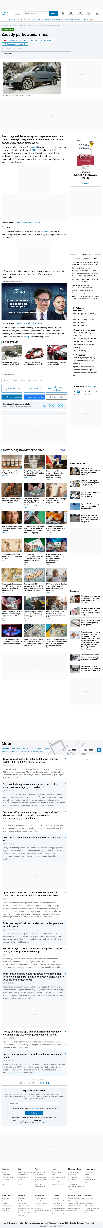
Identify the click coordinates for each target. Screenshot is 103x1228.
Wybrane (94, 258)
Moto (65, 19)
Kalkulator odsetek (57, 1206)
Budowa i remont (90, 1179)
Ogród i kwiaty (89, 1182)
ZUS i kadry (5, 1179)
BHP (19, 1182)
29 (93, 392)
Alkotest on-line (38, 751)
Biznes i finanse (56, 1172)
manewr (22, 380)
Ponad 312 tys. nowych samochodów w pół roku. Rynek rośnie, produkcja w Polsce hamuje (85, 298)
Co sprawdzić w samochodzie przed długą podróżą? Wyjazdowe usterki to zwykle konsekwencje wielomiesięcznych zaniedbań (85, 275)
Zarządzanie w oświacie (25, 1208)
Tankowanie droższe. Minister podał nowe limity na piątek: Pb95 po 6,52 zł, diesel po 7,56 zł (85, 263)
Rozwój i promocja (7, 1206)
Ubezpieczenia (23, 1177)
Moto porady (22, 25)
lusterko (5, 380)
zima (40, 380)
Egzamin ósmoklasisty (25, 1213)
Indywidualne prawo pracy (26, 1172)
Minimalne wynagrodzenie (76, 1201)
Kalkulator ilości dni (80, 326)
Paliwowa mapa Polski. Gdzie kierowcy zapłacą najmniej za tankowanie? (83, 292)
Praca (37, 1182)
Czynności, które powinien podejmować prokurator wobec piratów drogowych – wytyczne (83, 269)
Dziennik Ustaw (40, 1198)
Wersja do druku (14, 388)
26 (82, 392)
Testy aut (26, 749)
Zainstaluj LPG (25, 751)
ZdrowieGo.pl (89, 1198)
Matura (20, 1210)
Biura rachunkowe (74, 1169)
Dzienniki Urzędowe (41, 1203)
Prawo (47, 19)
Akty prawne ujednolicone (43, 1210)
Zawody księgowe (7, 1182)
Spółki (53, 1174)
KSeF (92, 19)
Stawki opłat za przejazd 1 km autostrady (83, 362)
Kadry (21, 19)
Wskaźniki (80, 354)
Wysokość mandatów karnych (83, 367)
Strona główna (6, 25)
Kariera (61, 1223)
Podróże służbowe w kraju (82, 370)
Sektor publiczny (37, 19)
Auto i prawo (36, 749)
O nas (4, 1223)
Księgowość (13, 19)
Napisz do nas (36, 388)
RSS (66, 1223)
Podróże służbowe (74, 1206)
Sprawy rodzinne (40, 1172)
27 (86, 392)
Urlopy (20, 1179)
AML (69, 1189)
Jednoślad (5, 751)
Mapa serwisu (90, 1223)
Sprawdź (86, 184)
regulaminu (34, 1108)
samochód (33, 147)
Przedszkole (22, 1198)
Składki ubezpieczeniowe (76, 1203)
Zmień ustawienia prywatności (36, 1223)
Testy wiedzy (22, 1215)
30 (97, 392)
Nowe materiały (77, 463)
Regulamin (53, 1223)
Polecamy (74, 591)
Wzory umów (89, 1206)
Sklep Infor (38, 1184)
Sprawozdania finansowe (76, 1186)
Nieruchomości (75, 19)
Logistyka (47, 749)
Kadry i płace (6, 1208)
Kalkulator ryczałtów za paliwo (83, 320)
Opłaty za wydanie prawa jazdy (84, 358)
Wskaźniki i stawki (74, 1195)
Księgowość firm (7, 1169)
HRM (19, 1184)
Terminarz (80, 386)
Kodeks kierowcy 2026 (85, 176)
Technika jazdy (32, 25)
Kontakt (73, 1223)
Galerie (14, 751)
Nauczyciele (22, 1203)
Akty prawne (39, 1195)
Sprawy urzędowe (40, 1179)
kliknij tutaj (45, 1122)
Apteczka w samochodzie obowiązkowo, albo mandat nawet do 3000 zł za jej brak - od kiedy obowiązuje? (85, 286)
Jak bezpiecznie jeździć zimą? (30, 323)
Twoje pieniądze (57, 19)
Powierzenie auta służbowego (83, 342)
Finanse (87, 1177)
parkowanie (32, 380)
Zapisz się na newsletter (57, 388)
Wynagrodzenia (23, 1174)
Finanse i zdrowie (57, 1184)
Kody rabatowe (89, 1203)
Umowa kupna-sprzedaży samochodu (82, 334)
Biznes (28, 19)
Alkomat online (78, 311)
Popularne (77, 258)
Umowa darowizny (79, 351)
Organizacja (5, 1198)
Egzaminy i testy (23, 1206)
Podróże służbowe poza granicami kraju (85, 374)
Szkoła (20, 1201)
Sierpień (92, 386)
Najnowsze (85, 258)
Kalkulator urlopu (79, 323)
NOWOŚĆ (85, 172)
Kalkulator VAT (56, 1203)
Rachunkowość (6, 1174)
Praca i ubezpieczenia (58, 1177)
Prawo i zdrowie (40, 1186)
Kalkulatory (81, 307)
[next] (47, 1083)
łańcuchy (14, 380)
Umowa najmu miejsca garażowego (85, 339)
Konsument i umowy (41, 1177)
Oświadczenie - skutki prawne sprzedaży (83, 346)
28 (89, 392)
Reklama (80, 1223)
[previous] (21, 1083)
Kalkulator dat (56, 1198)
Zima (40, 25)
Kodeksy (37, 1213)
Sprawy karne (39, 1174)
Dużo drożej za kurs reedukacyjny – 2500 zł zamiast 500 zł (85, 280)
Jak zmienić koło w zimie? (28, 223)
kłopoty (36, 150)
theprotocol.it (89, 1210)
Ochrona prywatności (15, 1223)
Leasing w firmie (57, 1182)
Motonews (5, 749)
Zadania (4, 1203)
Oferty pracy (89, 1213)
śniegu (27, 337)
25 (78, 392)
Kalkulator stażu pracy (59, 1208)
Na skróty (88, 1195)
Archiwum (88, 1201)
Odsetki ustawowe (74, 1208)
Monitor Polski (39, 1201)
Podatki (4, 1172)
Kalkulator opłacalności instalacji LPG (84, 315)
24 (75, 392)
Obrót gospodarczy (8, 1177)
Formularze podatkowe (92, 1208)
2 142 (42, 1083)
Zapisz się (34, 1113)
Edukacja (85, 19)
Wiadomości (89, 1172)
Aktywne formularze (85, 329)
